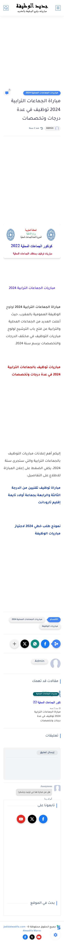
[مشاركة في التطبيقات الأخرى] (14, 644)
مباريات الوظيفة (50, 626)
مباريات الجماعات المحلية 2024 (42, 93)
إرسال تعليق (47, 752)
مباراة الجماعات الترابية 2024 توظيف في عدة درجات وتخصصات (47, 716)
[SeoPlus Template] (58, 927)
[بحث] (6, 8)
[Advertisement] (32, 55)
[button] (45, 644)
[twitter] (32, 819)
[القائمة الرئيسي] (58, 8)
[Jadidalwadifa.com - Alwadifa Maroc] (32, 8)
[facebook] (43, 819)
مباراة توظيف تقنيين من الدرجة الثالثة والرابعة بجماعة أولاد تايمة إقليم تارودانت (34, 495)
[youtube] (21, 819)
